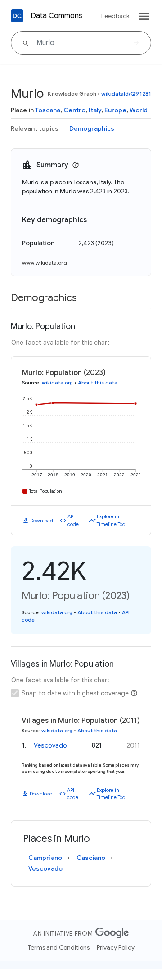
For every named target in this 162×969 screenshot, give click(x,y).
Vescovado (50, 745)
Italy (95, 110)
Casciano (90, 858)
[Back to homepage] (17, 15)
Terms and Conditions (59, 947)
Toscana (47, 110)
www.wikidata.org (44, 262)
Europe (115, 110)
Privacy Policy (116, 947)
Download (41, 520)
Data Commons (56, 15)
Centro (74, 110)
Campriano (45, 858)
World (139, 110)
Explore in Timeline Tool (111, 520)
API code (73, 520)
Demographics (91, 128)
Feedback (115, 16)
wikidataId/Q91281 (126, 93)
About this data (97, 382)
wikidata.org (57, 382)
